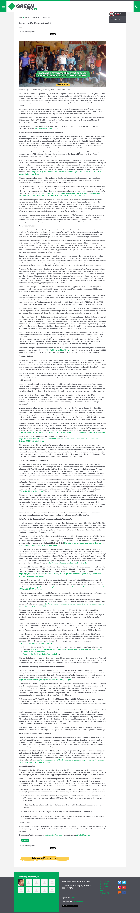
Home (20, 17)
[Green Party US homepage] (22, 6)
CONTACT (104, 884)
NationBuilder (77, 902)
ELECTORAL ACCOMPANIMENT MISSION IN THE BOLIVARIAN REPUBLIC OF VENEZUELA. (66, 649)
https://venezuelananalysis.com (46, 128)
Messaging (36, 17)
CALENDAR (104, 882)
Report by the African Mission (34, 652)
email (73, 898)
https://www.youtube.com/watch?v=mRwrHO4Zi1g (67, 563)
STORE (103, 895)
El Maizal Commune (83, 835)
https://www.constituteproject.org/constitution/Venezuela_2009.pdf (45, 680)
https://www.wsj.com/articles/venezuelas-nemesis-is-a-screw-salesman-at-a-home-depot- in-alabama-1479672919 (62, 432)
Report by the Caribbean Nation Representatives (41, 654)
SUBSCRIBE (104, 893)
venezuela (25, 840)
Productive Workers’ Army (53, 835)
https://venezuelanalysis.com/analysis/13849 (36, 643)
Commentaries (46, 17)
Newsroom (28, 17)
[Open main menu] (3, 6)
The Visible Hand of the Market (58, 350)
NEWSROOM (105, 886)
